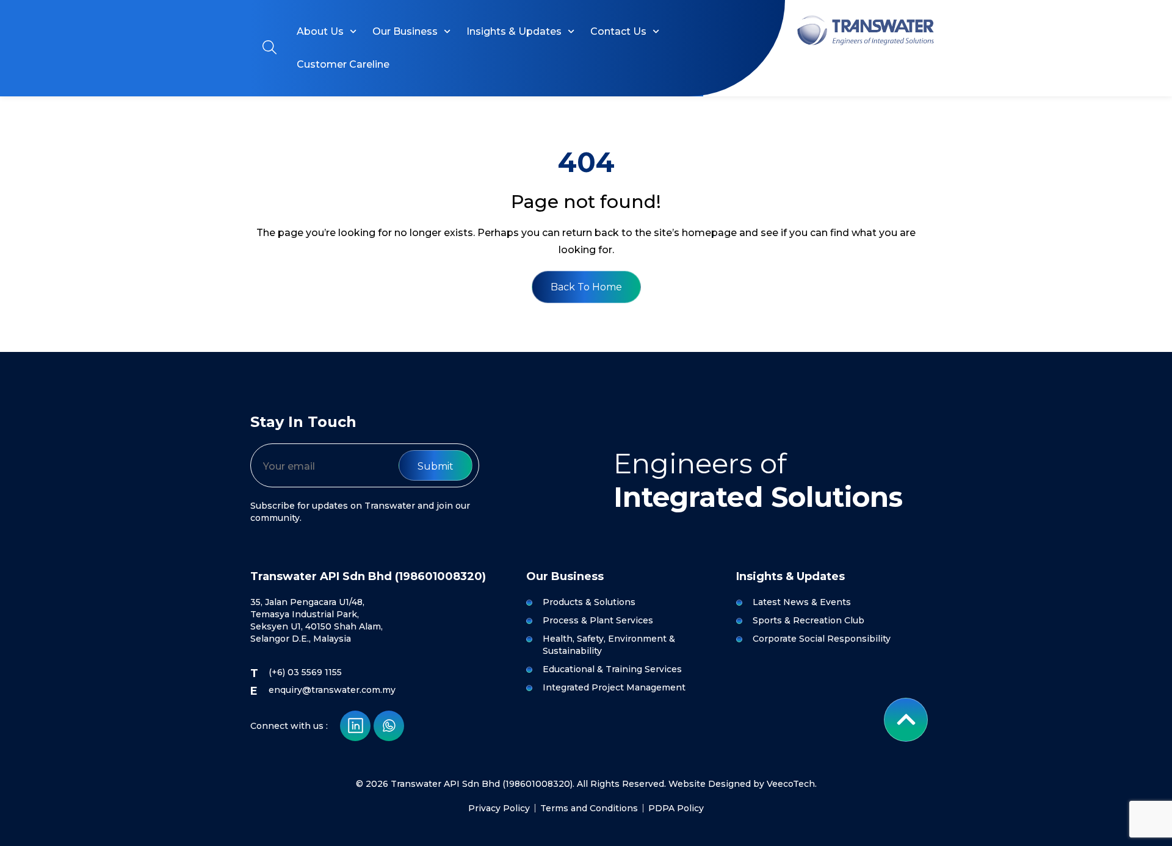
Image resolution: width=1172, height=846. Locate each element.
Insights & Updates (514, 31)
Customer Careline (343, 64)
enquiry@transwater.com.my (332, 689)
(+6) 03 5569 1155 (305, 672)
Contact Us (618, 31)
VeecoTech (791, 783)
